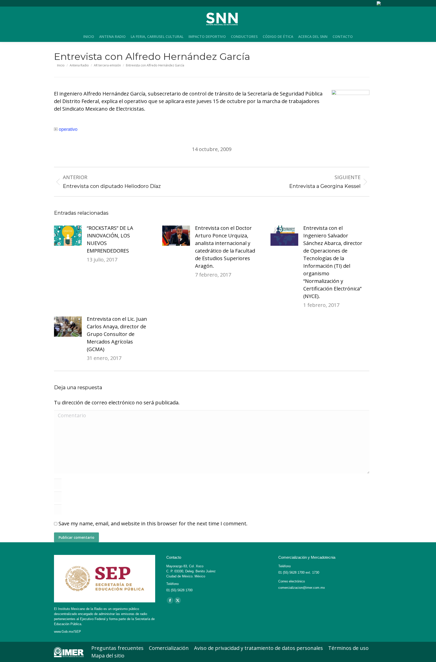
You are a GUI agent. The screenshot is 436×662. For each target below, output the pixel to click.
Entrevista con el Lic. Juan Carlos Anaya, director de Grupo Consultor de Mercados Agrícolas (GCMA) (117, 334)
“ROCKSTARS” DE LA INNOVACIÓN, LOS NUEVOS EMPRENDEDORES (110, 239)
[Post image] (68, 236)
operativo (68, 129)
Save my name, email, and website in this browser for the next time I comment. (153, 523)
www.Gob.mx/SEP (67, 631)
